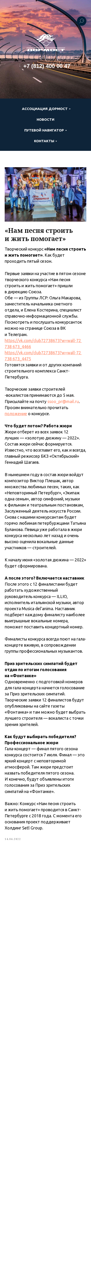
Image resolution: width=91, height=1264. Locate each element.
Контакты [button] (44, 141)
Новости (45, 119)
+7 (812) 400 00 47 (46, 66)
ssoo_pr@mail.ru (63, 401)
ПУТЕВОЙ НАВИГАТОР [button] (44, 130)
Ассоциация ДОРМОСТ (45, 109)
